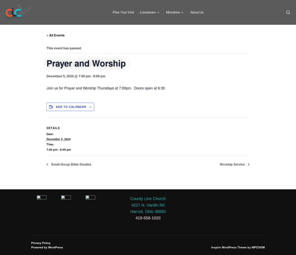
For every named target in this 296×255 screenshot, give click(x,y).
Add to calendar (71, 107)
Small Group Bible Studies (70, 164)
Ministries (173, 12)
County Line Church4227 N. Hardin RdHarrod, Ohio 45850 (148, 205)
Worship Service (233, 164)
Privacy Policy (41, 243)
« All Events (56, 35)
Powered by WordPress (47, 247)
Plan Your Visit (123, 12)
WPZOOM (258, 247)
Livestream (148, 12)
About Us (197, 12)
